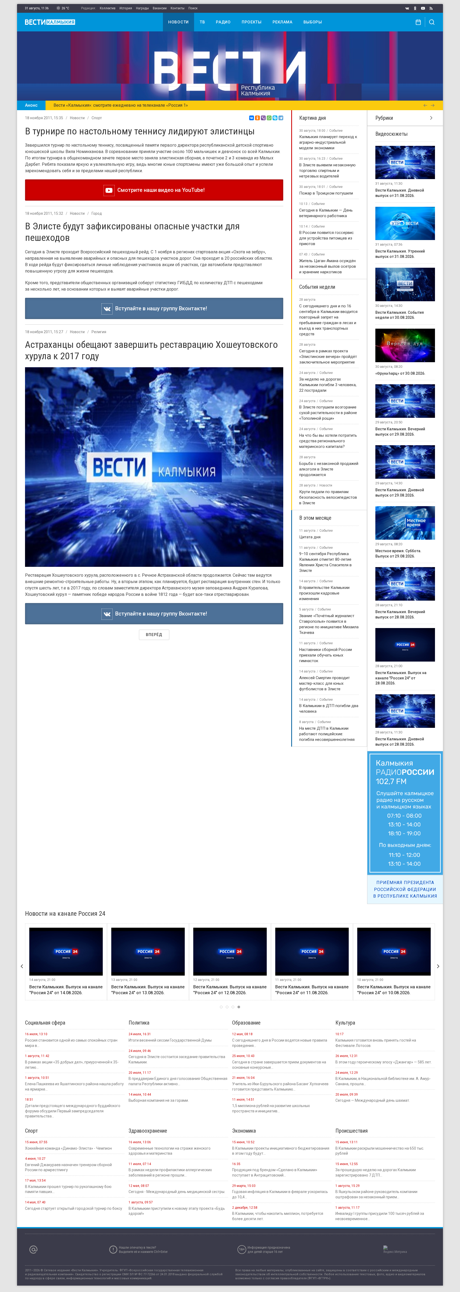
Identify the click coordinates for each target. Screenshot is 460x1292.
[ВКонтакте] (251, 117)
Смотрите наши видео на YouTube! (160, 190)
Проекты (252, 22)
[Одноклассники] (257, 117)
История (126, 8)
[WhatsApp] (269, 117)
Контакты (177, 8)
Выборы (312, 22)
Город (97, 213)
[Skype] (275, 117)
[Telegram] (280, 117)
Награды (142, 8)
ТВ (202, 22)
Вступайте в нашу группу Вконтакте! (160, 308)
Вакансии (160, 8)
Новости (178, 22)
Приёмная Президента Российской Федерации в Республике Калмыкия (405, 889)
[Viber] (263, 117)
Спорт (97, 118)
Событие (336, 131)
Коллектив (108, 8)
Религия (99, 332)
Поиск (193, 8)
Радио (223, 22)
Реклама (283, 22)
